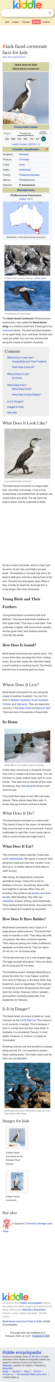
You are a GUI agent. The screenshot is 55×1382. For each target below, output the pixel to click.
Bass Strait (25, 708)
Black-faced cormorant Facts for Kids (22, 1321)
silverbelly (7, 901)
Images (15, 22)
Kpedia (36, 22)
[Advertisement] (27, 33)
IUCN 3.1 (34, 144)
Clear (43, 13)
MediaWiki (8, 1368)
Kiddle (6, 1371)
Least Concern (20, 144)
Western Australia (20, 700)
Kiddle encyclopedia (31, 1303)
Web (7, 22)
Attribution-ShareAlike (34, 1309)
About (27, 1371)
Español (46, 22)
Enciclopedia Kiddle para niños (32, 1374)
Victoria (6, 704)
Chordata (24, 159)
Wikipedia (7, 1365)
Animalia (24, 154)
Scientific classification (25, 149)
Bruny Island (40, 278)
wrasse (36, 893)
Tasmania (22, 704)
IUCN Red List (28, 1020)
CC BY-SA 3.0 (35, 1356)
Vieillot (23, 198)
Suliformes (25, 169)
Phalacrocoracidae (29, 175)
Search (49, 13)
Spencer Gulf (43, 708)
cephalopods (16, 858)
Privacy (37, 1371)
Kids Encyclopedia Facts (14, 56)
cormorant (7, 330)
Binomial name (26, 190)
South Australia (39, 700)
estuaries (31, 786)
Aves (22, 164)
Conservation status (26, 127)
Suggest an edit (40, 1335)
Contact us (8, 1374)
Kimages (26, 22)
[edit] (47, 149)
